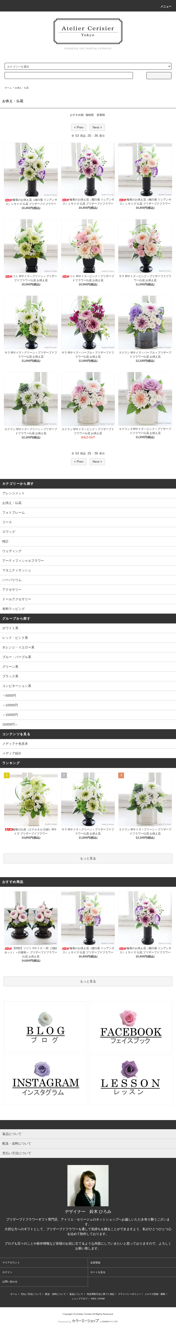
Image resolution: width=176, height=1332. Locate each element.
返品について (76, 1294)
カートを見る (97, 1272)
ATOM (101, 1298)
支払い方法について (31, 1294)
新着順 (101, 115)
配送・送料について (55, 1294)
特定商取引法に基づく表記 (100, 1294)
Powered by (64, 1321)
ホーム (8, 87)
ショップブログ (80, 1298)
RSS (93, 1298)
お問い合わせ (9, 1281)
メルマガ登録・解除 (155, 1294)
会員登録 (95, 1262)
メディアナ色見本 (15, 743)
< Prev (78, 127)
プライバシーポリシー (129, 1294)
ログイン (7, 1272)
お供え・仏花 (22, 87)
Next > (97, 127)
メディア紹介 (12, 753)
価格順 (89, 115)
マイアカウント (11, 1262)
